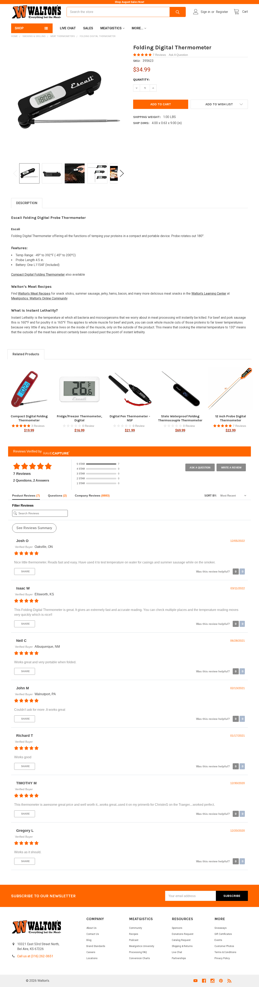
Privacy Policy (222, 958)
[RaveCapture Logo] (55, 451)
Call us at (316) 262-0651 (35, 956)
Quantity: (141, 79)
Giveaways (220, 928)
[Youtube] (195, 980)
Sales (88, 28)
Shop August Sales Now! (129, 1)
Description (26, 203)
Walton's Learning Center (208, 293)
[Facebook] (204, 980)
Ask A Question (178, 54)
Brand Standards (95, 946)
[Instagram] (212, 980)
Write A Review (231, 467)
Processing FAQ (138, 952)
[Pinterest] (221, 980)
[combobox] (126, 12)
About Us (91, 928)
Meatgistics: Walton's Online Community (39, 298)
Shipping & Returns (182, 946)
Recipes (133, 934)
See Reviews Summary (34, 528)
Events (218, 940)
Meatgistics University (141, 946)
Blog (88, 940)
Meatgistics (111, 28)
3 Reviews (38, 425)
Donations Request (182, 934)
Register (222, 12)
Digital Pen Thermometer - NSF (130, 418)
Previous (15, 173)
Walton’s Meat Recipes (34, 293)
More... (137, 28)
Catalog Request (181, 940)
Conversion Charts (139, 958)
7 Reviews (160, 54)
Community (135, 928)
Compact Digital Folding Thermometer (38, 274)
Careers (90, 952)
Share (25, 571)
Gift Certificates (223, 934)
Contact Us (92, 934)
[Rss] (229, 980)
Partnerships (179, 958)
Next (122, 173)
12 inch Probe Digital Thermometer (230, 418)
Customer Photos (224, 946)
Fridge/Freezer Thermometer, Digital (79, 418)
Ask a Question (200, 467)
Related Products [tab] (26, 354)
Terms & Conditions (225, 952)
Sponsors (177, 928)
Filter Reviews (23, 505)
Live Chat (68, 28)
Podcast (133, 940)
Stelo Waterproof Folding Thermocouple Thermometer (180, 418)
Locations (92, 958)
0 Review (88, 425)
